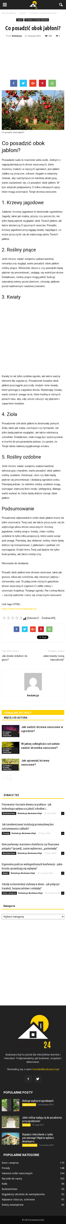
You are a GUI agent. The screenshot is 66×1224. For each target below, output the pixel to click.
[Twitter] (37, 1079)
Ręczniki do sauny (12, 1178)
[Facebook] (28, 1079)
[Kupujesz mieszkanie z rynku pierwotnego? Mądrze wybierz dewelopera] (10, 1139)
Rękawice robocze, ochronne (18, 1199)
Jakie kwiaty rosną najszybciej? (53, 657)
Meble (5, 873)
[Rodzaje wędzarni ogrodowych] (10, 1105)
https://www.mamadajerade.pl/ (19, 608)
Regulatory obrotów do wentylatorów (23, 1194)
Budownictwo (9, 813)
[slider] (12, 618)
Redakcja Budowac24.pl (30, 813)
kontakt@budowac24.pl (46, 1069)
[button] (61, 4)
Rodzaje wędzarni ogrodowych (38, 1100)
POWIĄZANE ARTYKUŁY (17, 712)
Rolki (4, 1183)
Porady (6, 833)
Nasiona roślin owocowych (17, 1173)
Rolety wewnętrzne (13, 1204)
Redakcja (17, 35)
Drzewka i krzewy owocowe (36, 20)
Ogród (19, 20)
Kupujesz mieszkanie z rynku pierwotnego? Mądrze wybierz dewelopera (38, 1138)
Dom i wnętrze (9, 893)
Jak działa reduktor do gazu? (14, 657)
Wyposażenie (29, 1104)
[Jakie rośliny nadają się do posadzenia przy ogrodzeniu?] (10, 1122)
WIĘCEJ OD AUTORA (15, 717)
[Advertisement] (33, 59)
